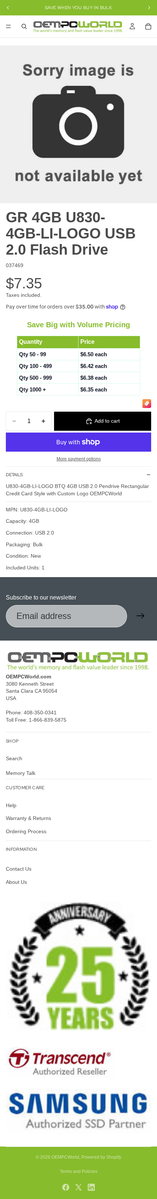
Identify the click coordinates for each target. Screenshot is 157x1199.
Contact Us (18, 869)
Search (14, 758)
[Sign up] (140, 616)
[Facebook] (65, 1187)
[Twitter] (78, 1187)
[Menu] (8, 26)
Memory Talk (20, 773)
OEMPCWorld (65, 1157)
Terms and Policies (78, 1171)
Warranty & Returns (28, 818)
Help (11, 805)
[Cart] (148, 26)
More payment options (79, 458)
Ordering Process (26, 831)
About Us (16, 882)
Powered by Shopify (101, 1157)
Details (14, 475)
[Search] (24, 26)
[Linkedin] (91, 1187)
